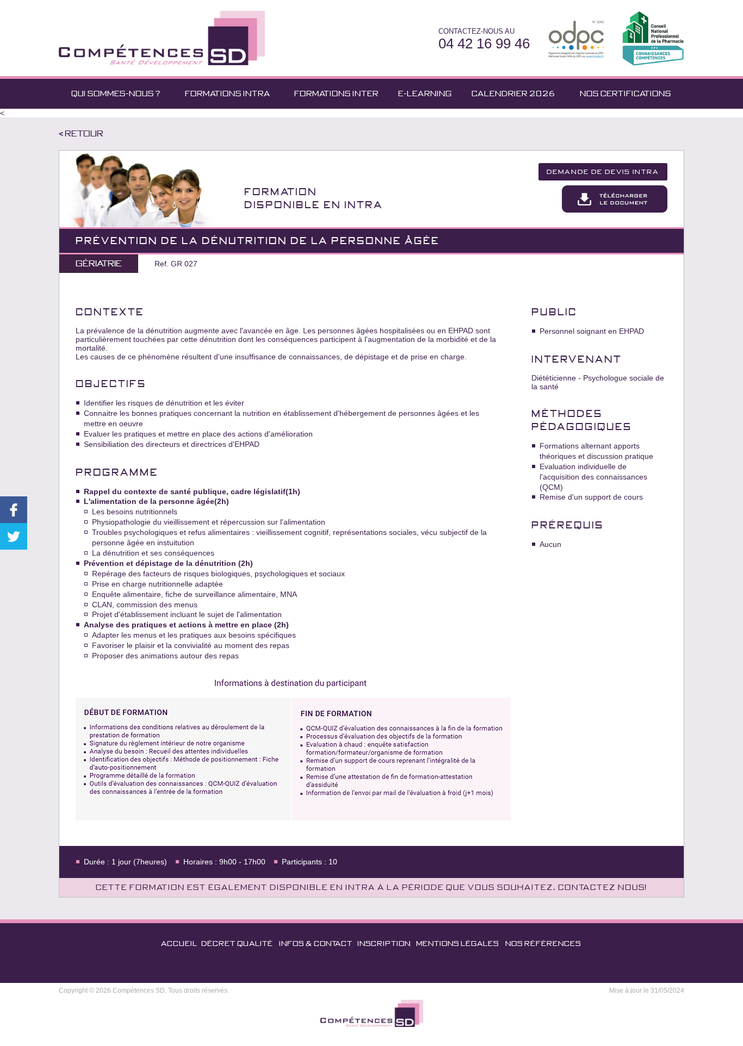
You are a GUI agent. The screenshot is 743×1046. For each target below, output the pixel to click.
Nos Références (543, 943)
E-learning (425, 93)
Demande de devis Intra (603, 171)
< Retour (81, 133)
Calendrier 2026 (513, 93)
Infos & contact (315, 943)
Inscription (384, 943)
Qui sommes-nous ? (115, 93)
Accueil (179, 943)
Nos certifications (625, 93)
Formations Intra (227, 93)
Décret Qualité (237, 943)
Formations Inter (336, 93)
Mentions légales (457, 943)
